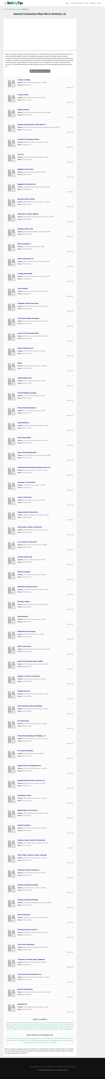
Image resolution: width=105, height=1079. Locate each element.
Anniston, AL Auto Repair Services (33, 1040)
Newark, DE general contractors (42, 1023)
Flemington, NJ (70, 1025)
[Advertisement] (40, 34)
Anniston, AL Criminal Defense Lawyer (52, 1040)
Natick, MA (63, 1025)
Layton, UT (37, 1029)
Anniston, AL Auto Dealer (18, 1040)
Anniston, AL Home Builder (34, 1042)
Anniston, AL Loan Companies (49, 1042)
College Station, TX (17, 1029)
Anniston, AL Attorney (12, 1038)
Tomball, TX (31, 1029)
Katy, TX (25, 1029)
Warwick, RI (63, 1027)
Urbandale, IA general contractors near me (33, 1025)
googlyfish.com (69, 1029)
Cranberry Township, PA (44, 1027)
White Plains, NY (20, 1027)
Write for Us (53, 1066)
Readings (92, 3)
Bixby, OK (27, 1027)
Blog (86, 3)
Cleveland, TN (69, 1027)
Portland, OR (34, 1027)
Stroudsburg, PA (55, 1027)
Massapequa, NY (11, 1027)
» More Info (70, 87)
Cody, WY (62, 1029)
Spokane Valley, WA (54, 1029)
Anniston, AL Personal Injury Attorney (56, 1038)
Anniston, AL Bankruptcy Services (26, 1038)
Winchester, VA (44, 1029)
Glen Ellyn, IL (56, 1025)
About (99, 3)
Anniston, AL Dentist (41, 1038)
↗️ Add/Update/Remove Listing (40, 71)
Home (67, 3)
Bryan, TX (9, 1029)
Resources (68, 1066)
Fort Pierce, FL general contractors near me (62, 1023)
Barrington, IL (48, 1025)
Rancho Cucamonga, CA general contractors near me (19, 1023)
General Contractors (77, 3)
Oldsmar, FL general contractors (14, 1025)
